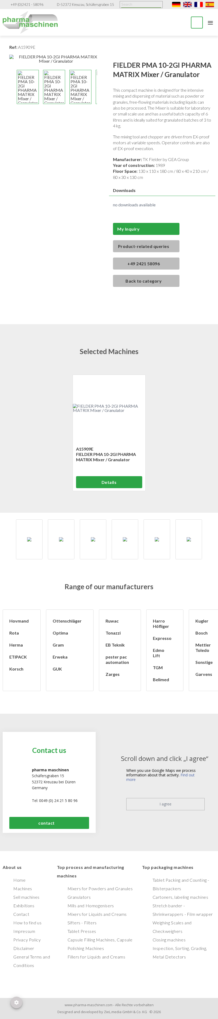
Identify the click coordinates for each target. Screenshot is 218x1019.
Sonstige (204, 662)
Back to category (143, 280)
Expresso (162, 638)
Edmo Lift (158, 653)
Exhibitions (24, 905)
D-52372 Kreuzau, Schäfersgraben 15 (85, 4)
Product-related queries (143, 246)
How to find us (27, 922)
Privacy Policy (27, 939)
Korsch (16, 668)
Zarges (113, 674)
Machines (22, 888)
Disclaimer (23, 948)
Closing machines (169, 939)
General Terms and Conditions (31, 961)
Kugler (201, 620)
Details (109, 482)
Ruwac (112, 620)
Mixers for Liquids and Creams (97, 914)
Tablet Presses (82, 931)
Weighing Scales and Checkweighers (172, 927)
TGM (158, 667)
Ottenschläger (67, 620)
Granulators (79, 897)
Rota (14, 632)
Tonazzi (113, 632)
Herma (16, 644)
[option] (29, 539)
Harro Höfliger (161, 623)
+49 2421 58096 (143, 263)
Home (19, 879)
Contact (21, 914)
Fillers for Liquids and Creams (96, 956)
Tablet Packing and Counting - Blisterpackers (181, 884)
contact (46, 822)
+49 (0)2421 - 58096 (27, 4)
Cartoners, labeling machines (180, 897)
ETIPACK (18, 656)
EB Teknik (115, 644)
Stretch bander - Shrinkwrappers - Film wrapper (183, 910)
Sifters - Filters (82, 922)
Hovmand (19, 620)
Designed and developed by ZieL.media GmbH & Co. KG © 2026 (109, 1011)
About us (12, 867)
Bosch (201, 632)
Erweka (60, 656)
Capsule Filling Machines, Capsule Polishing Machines (100, 944)
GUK (57, 668)
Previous (12, 87)
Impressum (24, 931)
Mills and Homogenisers (91, 905)
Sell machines (26, 897)
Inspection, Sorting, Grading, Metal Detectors (180, 952)
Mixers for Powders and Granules (100, 888)
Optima (60, 632)
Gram (58, 644)
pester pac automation (117, 659)
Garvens (203, 674)
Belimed (161, 679)
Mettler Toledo (203, 647)
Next (99, 87)
